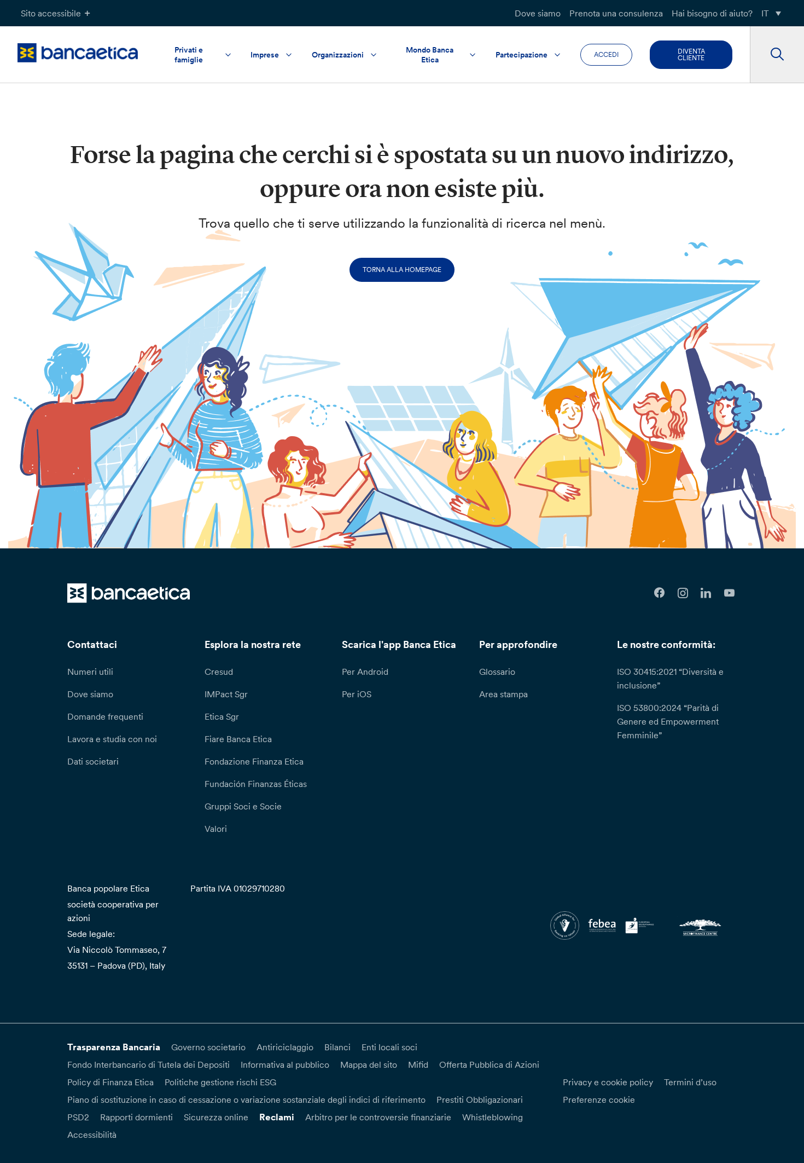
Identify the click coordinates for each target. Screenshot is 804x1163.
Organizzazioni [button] (338, 55)
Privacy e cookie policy (608, 1082)
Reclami (276, 1117)
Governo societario (208, 1047)
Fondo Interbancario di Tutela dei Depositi (148, 1064)
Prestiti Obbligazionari (479, 1099)
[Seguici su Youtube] (729, 593)
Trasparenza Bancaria (113, 1047)
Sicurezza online (216, 1117)
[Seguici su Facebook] (659, 593)
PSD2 (78, 1117)
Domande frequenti (105, 716)
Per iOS (356, 693)
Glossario (497, 671)
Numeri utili (90, 671)
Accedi (606, 54)
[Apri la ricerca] (777, 54)
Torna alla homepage (402, 269)
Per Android (365, 671)
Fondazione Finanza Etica (254, 761)
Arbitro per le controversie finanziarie (378, 1117)
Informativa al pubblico (285, 1064)
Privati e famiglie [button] (188, 55)
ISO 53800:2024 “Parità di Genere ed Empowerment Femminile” (668, 721)
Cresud (219, 671)
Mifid (418, 1064)
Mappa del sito (368, 1064)
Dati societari (93, 761)
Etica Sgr (222, 716)
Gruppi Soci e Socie (243, 806)
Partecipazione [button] (521, 55)
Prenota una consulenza (616, 13)
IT (765, 13)
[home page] (78, 52)
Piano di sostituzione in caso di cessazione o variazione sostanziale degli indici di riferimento (246, 1099)
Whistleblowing (492, 1117)
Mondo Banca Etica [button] (429, 55)
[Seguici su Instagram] (682, 593)
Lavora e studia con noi (112, 738)
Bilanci (337, 1047)
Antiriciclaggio (285, 1047)
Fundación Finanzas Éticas (256, 783)
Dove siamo (538, 13)
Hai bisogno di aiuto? (712, 13)
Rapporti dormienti (136, 1117)
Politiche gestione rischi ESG (220, 1082)
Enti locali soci (389, 1047)
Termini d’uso (690, 1082)
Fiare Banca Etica (238, 738)
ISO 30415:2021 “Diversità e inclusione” (670, 678)
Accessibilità (91, 1134)
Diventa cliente (691, 54)
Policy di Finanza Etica (110, 1082)
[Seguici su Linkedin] (706, 593)
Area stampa (503, 693)
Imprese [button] (264, 55)
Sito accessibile (51, 13)
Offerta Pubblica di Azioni (489, 1064)
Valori (216, 828)
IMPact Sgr (226, 693)
